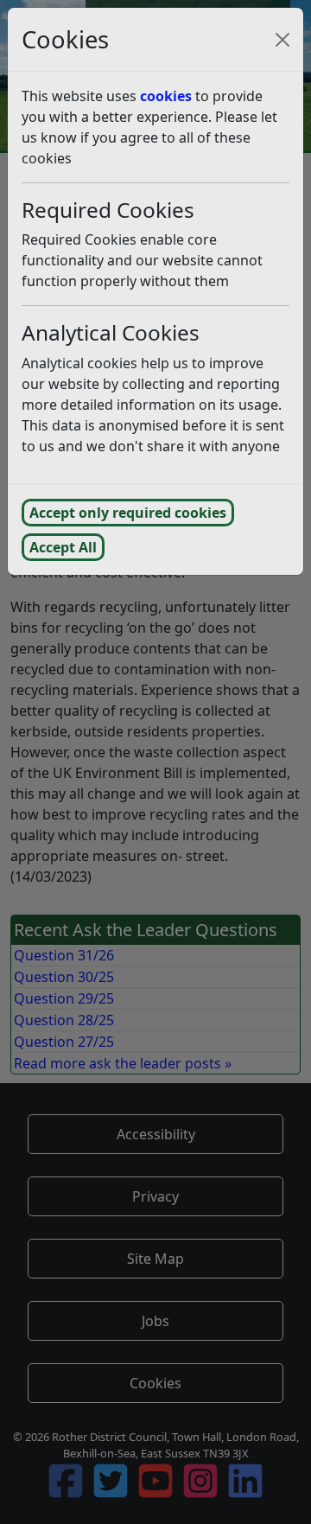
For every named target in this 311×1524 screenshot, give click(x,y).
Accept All (63, 547)
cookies (166, 95)
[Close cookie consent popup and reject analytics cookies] (282, 40)
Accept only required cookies (127, 512)
